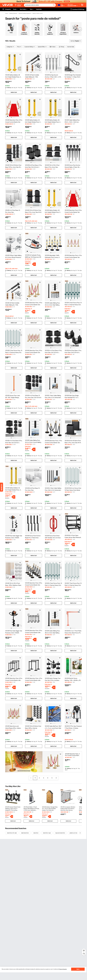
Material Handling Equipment (25, 13)
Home (6, 13)
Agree (77, 969)
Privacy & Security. (63, 969)
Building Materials (13, 13)
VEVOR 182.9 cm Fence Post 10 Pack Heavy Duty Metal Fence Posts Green (73, 490)
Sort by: (73, 41)
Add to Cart (14, 92)
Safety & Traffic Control (38, 13)
